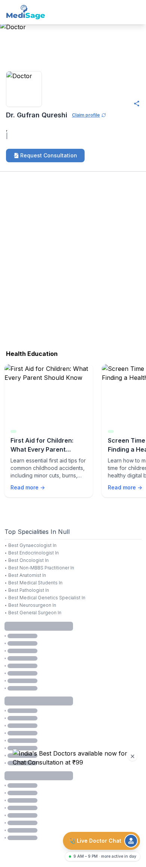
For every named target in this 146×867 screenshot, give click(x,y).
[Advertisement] (73, 263)
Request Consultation (48, 155)
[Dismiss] (132, 756)
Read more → (27, 487)
